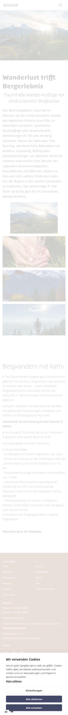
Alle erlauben (34, 707)
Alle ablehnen (34, 699)
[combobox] (6, 711)
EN (12, 711)
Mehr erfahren (14, 681)
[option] (12, 711)
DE (6, 711)
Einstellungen (34, 690)
